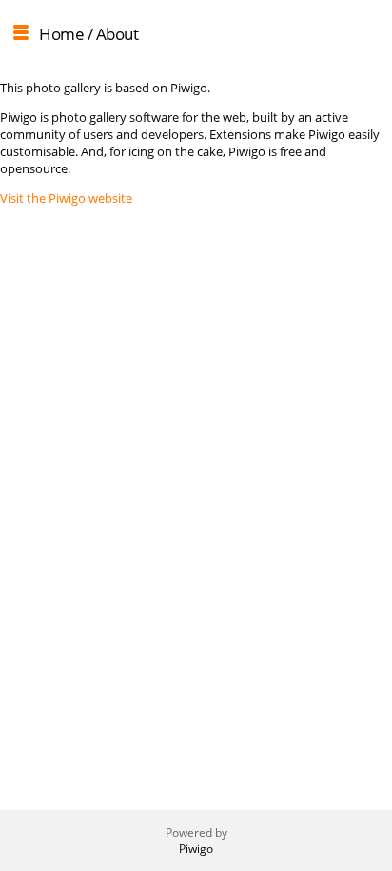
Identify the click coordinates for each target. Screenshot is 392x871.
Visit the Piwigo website (66, 198)
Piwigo (196, 849)
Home (61, 34)
